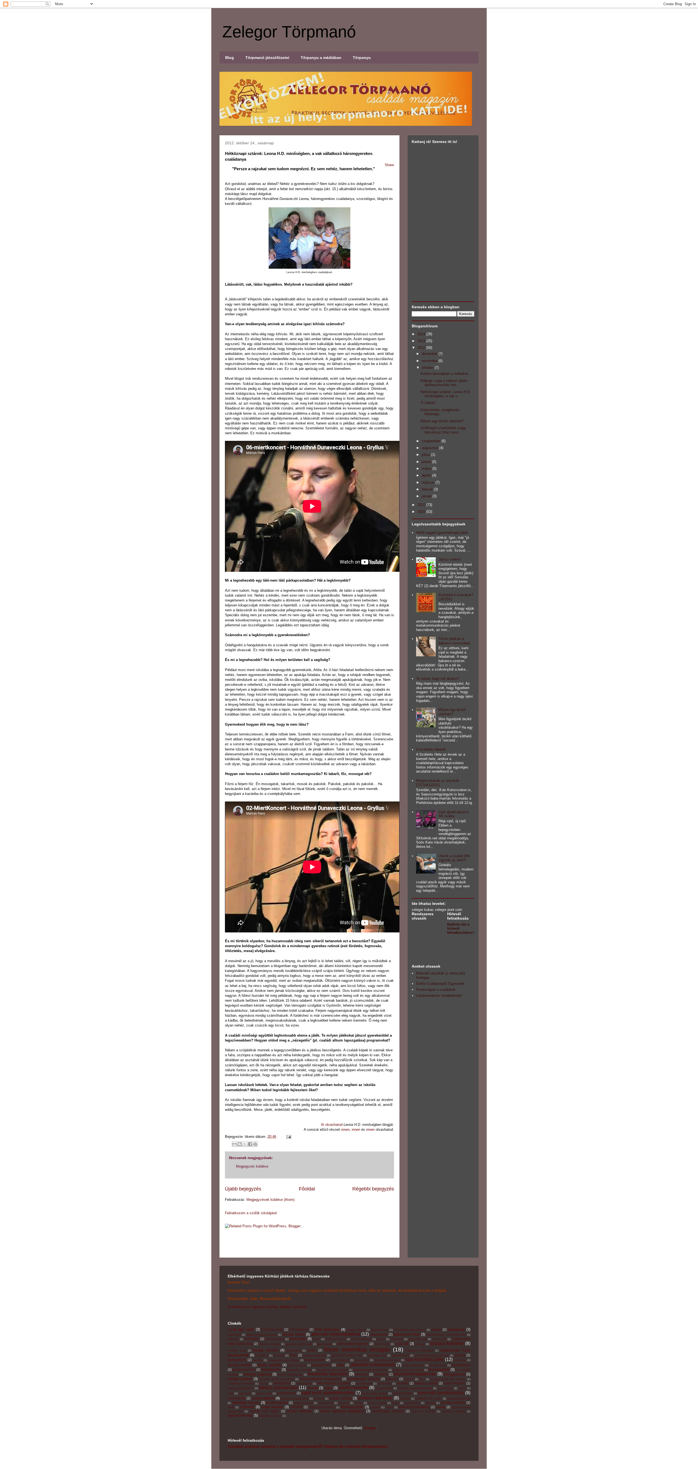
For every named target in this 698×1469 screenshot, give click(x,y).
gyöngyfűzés (237, 1360)
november (430, 361)
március (428, 482)
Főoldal (307, 1189)
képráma (381, 1374)
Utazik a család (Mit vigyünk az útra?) (454, 858)
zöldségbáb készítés (322, 1407)
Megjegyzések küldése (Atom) (270, 1200)
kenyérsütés (271, 1370)
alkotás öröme (293, 1334)
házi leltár (460, 1360)
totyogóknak (325, 1402)
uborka (358, 1402)
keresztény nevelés (299, 1369)
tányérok (343, 1402)
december (430, 354)
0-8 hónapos (298, 1329)
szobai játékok (262, 1398)
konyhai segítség (257, 1374)
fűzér (293, 1355)
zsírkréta (296, 1407)
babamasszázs (274, 1339)
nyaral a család (426, 1383)
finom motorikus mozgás (357, 1349)
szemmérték (237, 1398)
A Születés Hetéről (431, 749)
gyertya (459, 1355)
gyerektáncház (377, 1355)
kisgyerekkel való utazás (408, 1369)
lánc (422, 1379)
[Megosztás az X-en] (245, 1144)
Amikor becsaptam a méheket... (445, 374)
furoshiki (279, 1355)
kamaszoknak (437, 1365)
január (427, 496)
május (427, 468)
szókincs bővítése (375, 1398)
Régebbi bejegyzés (373, 1189)
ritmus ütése (264, 1393)
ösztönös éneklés (453, 1411)
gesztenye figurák (314, 1355)
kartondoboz (461, 1365)
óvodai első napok (264, 1411)
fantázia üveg (237, 1350)
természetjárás (277, 1402)
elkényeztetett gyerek (352, 1343)
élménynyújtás (352, 1407)
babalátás (251, 1339)
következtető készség (364, 1379)
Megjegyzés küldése (252, 1166)
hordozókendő (340, 1360)
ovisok (313, 1388)
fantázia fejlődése (447, 1343)
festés (312, 1350)
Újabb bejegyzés (243, 1189)
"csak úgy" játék (241, 1329)
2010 (421, 512)
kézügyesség (454, 1374)
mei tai (263, 1383)
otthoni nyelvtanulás (278, 1387)
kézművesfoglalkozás (415, 1374)
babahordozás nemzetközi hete (446, 1334)
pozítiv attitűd (383, 1388)
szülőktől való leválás (428, 1398)
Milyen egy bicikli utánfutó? (442, 421)
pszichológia (445, 1388)
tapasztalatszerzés (458, 1398)
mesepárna (281, 1383)
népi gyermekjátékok (241, 1388)
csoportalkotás (417, 1339)
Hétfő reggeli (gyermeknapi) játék (442, 533)
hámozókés (361, 1360)
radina (462, 1388)
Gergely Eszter (356, 1329)
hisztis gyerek (314, 1360)
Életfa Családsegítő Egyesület (440, 984)
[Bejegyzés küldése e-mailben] (287, 1137)
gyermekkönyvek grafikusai (432, 1355)
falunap (420, 1343)
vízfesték (247, 1407)
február (428, 489)
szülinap (405, 1398)
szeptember (431, 441)
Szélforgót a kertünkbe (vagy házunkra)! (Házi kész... (443, 430)
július (426, 455)
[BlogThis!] (239, 1144)
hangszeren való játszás (283, 1360)
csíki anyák (439, 1339)
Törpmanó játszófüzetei (267, 57)
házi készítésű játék (424, 1359)
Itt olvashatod (331, 1125)
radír (230, 1393)
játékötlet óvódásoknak (372, 1364)
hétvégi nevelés (239, 1365)
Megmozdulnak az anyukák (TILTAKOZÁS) (437, 783)
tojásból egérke (303, 1402)
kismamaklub (438, 1370)
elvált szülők (382, 1343)
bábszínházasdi (336, 1339)
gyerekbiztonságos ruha (347, 1355)
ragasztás (245, 1393)
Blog (229, 57)
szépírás (319, 1398)
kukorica (362, 1374)
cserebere (396, 1339)
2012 (421, 348)
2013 (421, 341)
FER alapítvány (327, 1329)
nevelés (402, 1383)
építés (389, 1407)
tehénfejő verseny (246, 1403)
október (428, 368)
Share (389, 165)
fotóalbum (261, 1355)
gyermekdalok (400, 1355)
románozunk (286, 1393)
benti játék (298, 1339)
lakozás (392, 1379)
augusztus (430, 448)
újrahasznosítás (240, 1415)
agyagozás (456, 1329)
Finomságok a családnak (436, 990)
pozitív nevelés (353, 1387)
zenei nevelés (272, 1407)
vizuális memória (452, 1402)
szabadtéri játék (403, 1393)
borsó (316, 1339)
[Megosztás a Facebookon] (250, 1144)
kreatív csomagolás (290, 1374)
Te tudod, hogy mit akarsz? (437, 679)
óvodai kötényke (299, 1411)
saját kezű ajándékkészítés (328, 1392)
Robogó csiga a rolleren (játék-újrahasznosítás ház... (444, 383)
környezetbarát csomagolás (320, 1379)
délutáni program (269, 1343)
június (427, 462)
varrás (395, 1402)
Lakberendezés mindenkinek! (439, 996)
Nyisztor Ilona (379, 1329)
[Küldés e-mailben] (234, 1144)
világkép (430, 1402)
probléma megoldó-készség (415, 1388)
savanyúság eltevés (374, 1393)
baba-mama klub (406, 1334)
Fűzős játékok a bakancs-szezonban (454, 641)
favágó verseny (265, 1350)
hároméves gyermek (387, 1360)
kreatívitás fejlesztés (327, 1374)
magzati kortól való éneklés (448, 1379)
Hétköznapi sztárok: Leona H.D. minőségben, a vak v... (445, 394)
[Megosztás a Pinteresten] (255, 1144)
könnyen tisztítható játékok (276, 1379)
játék (340, 1365)
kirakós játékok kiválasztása (370, 1369)
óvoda (440, 1407)
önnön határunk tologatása (342, 1411)
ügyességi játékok (270, 1415)
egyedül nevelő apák (298, 1343)
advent (436, 1329)
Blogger (370, 1428)
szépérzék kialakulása (294, 1398)
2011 (421, 505)
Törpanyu (362, 57)
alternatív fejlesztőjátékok (335, 1334)
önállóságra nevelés (388, 1411)
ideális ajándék (269, 1365)
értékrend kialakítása (414, 1407)
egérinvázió (324, 1343)
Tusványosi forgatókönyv (410, 1329)
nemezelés (384, 1383)
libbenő (409, 1379)
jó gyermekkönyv (413, 1365)
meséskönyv (304, 1383)
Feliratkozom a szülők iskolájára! (251, 1213)
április (427, 475)
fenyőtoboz (294, 1350)
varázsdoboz (412, 1402)
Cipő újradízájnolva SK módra (453, 814)
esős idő (401, 1344)
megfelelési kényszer (241, 1383)
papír (328, 1388)
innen (345, 1129)
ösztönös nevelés (423, 1411)
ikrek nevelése (297, 1365)
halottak (258, 1360)
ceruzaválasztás (361, 1339)
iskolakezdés (321, 1365)
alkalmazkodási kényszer (261, 1334)
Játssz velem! (449, 559)
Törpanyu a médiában (321, 57)
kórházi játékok (240, 1379)
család (381, 1339)
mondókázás (364, 1383)
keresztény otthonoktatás (332, 1369)
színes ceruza (340, 1398)
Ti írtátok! (428, 403)
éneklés (375, 1407)
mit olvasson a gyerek (333, 1383)
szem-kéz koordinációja (441, 1392)
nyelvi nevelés (454, 1383)
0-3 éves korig (272, 1329)
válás (231, 1407)
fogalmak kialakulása (419, 1350)
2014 (421, 334)
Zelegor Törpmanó (289, 32)
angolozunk (379, 1334)
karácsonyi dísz (244, 1369)
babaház (233, 1339)
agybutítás (234, 1334)
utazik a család (377, 1402)
